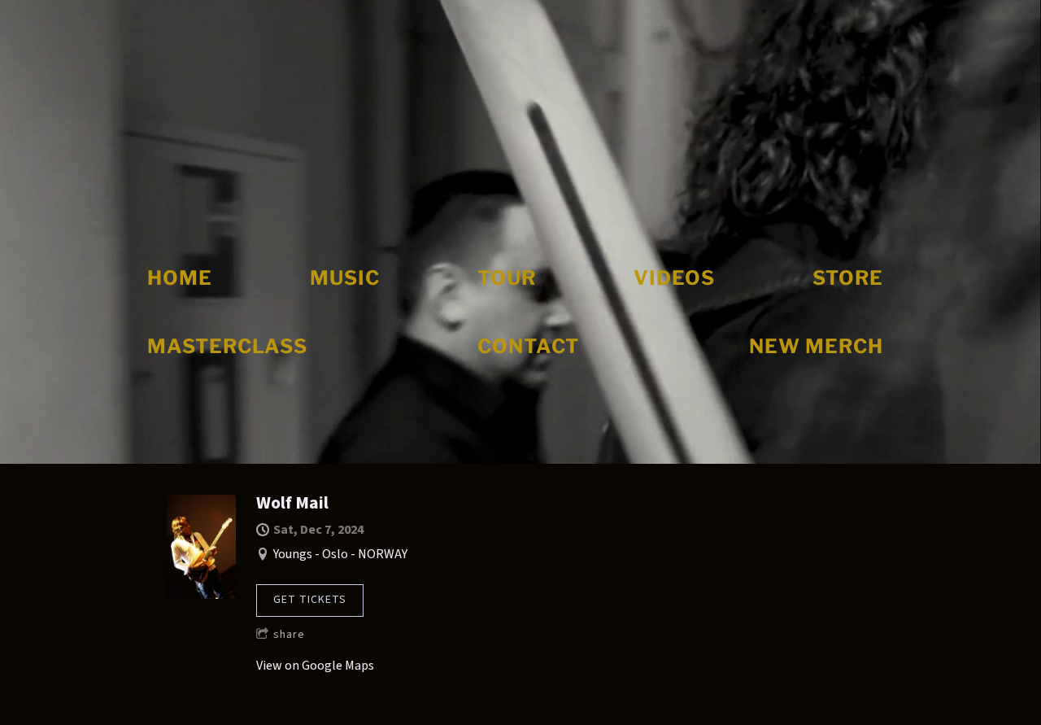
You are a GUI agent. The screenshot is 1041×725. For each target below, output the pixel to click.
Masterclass (227, 346)
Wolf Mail (292, 503)
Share (289, 635)
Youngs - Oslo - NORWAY (340, 554)
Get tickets (309, 600)
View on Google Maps (315, 666)
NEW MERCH (816, 346)
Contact (528, 346)
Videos (674, 278)
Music (345, 278)
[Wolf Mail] (201, 595)
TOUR (506, 278)
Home (179, 278)
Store (847, 278)
